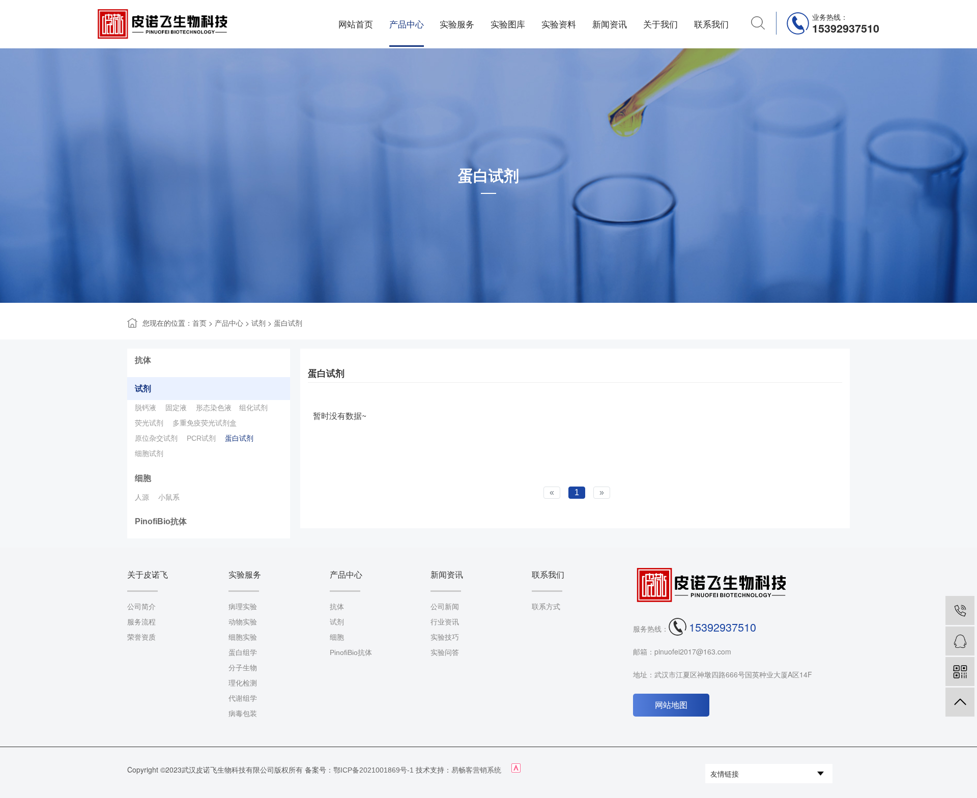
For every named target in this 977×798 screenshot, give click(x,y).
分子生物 (242, 668)
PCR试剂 (201, 438)
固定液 (176, 408)
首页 (199, 323)
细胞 (143, 478)
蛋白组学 (242, 652)
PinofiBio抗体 (161, 521)
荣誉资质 (141, 637)
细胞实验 (242, 637)
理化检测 (242, 683)
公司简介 (141, 607)
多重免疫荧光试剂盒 (205, 423)
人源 (142, 497)
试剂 (258, 323)
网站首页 (355, 24)
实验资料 (558, 24)
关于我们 (660, 24)
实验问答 (444, 652)
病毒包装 (242, 713)
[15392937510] (959, 610)
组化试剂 (253, 408)
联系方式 (546, 607)
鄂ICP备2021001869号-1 (373, 770)
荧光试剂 (149, 423)
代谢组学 (242, 698)
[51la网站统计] (516, 770)
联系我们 (711, 24)
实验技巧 (444, 637)
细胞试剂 (149, 453)
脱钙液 (145, 408)
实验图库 (508, 24)
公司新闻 (444, 607)
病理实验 (242, 607)
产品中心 (406, 24)
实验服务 (457, 24)
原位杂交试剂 (156, 438)
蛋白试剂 (288, 323)
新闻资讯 (609, 24)
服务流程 (141, 622)
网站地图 (671, 705)
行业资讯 (444, 622)
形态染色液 (214, 408)
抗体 (143, 360)
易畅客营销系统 (476, 770)
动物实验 (242, 622)
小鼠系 (169, 497)
